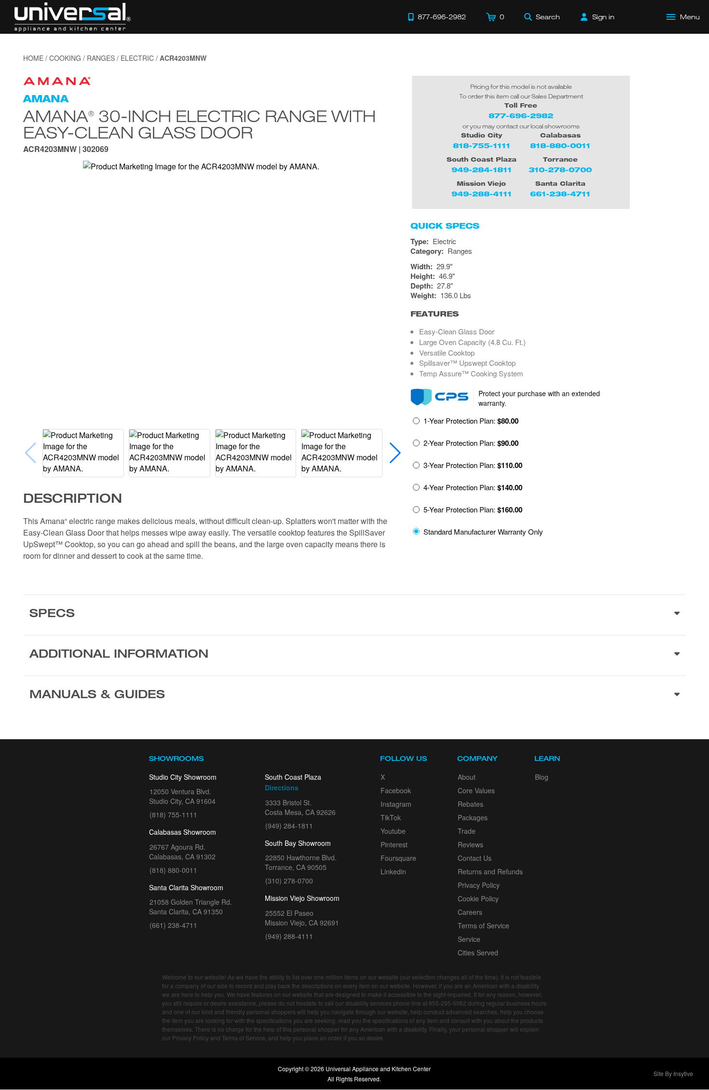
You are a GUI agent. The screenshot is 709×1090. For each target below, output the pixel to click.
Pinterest (394, 844)
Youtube (393, 831)
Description (72, 500)
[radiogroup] (548, 478)
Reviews (470, 844)
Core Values (476, 790)
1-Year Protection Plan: (470, 420)
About (467, 777)
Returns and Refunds (490, 871)
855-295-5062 (447, 1003)
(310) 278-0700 (289, 880)
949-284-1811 (481, 169)
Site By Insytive (673, 1073)
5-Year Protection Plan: (472, 509)
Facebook (396, 790)
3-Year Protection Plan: (472, 465)
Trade (467, 831)
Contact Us (474, 858)
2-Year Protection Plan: (470, 443)
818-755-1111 (481, 145)
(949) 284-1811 (289, 825)
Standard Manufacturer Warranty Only (483, 531)
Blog (541, 777)
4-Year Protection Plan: (472, 487)
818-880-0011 (560, 145)
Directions (282, 787)
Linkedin (393, 871)
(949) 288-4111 (289, 936)
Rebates (470, 804)
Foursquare (398, 858)
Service (469, 939)
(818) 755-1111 (173, 814)
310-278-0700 (560, 169)
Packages (473, 817)
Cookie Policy (478, 898)
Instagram (396, 804)
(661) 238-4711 (173, 925)
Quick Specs (444, 226)
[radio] (465, 423)
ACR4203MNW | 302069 (66, 149)
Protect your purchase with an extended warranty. (539, 398)
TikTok (391, 817)
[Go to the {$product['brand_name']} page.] (57, 79)
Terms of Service (483, 925)
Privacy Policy (479, 885)
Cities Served (478, 952)
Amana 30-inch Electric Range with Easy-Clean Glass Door (199, 123)
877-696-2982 (521, 115)
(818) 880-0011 (173, 870)
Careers (470, 912)
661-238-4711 (560, 193)
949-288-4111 (481, 193)
